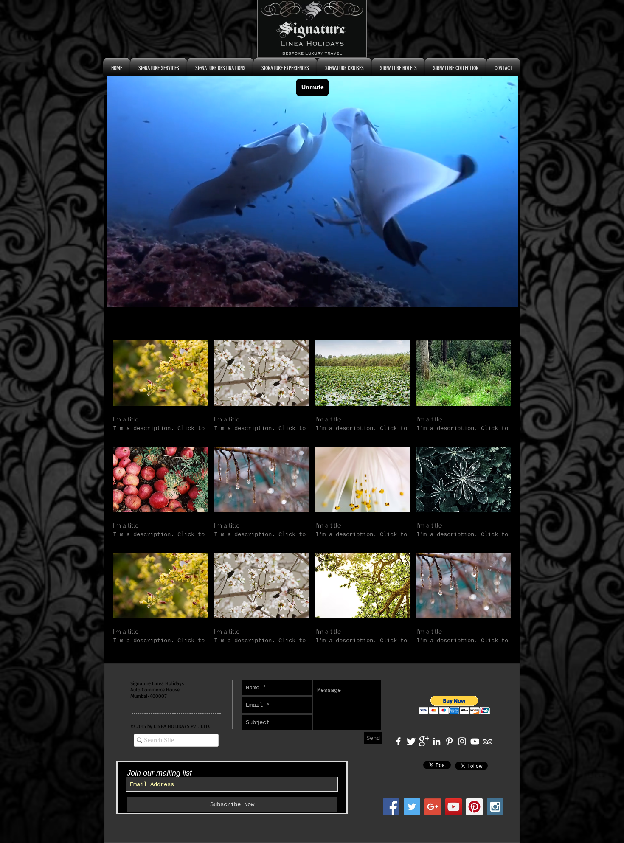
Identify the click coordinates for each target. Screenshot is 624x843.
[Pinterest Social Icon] (474, 806)
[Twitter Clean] (411, 741)
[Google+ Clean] (424, 741)
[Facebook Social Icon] (391, 806)
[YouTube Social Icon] (453, 806)
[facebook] (398, 741)
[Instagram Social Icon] (495, 806)
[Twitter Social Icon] (412, 806)
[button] (160, 390)
